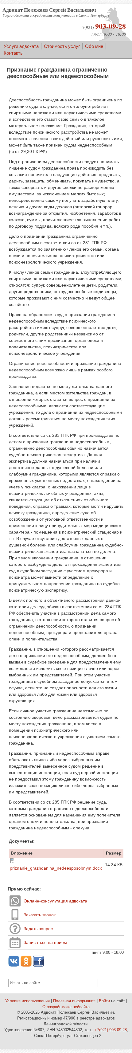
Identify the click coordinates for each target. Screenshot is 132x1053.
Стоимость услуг (62, 46)
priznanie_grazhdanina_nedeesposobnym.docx (56, 868)
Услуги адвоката (21, 46)
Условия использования (27, 1001)
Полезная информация (74, 1001)
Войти (104, 1001)
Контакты (14, 53)
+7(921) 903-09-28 (111, 1030)
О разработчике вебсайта (66, 1007)
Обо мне (94, 46)
